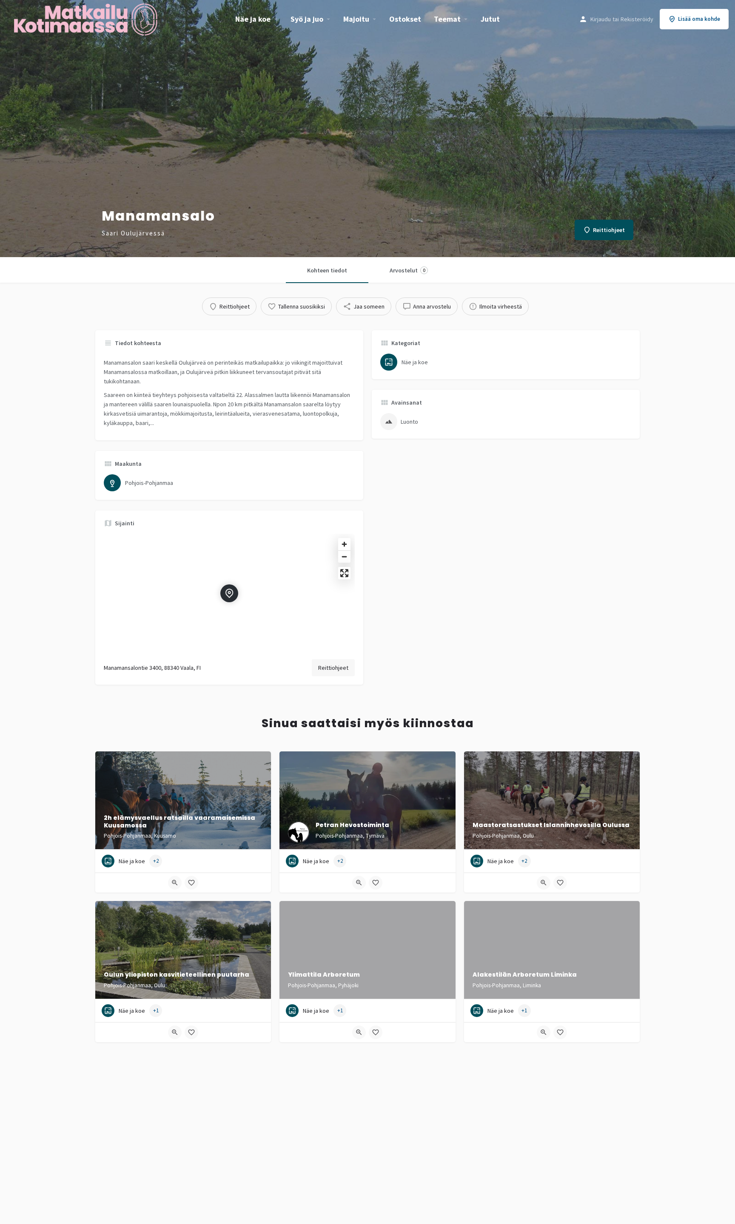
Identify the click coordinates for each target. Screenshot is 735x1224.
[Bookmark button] (191, 883)
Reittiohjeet (333, 668)
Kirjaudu (600, 19)
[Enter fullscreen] (344, 573)
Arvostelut (407, 270)
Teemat (447, 19)
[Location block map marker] (229, 593)
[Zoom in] (344, 544)
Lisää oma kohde (699, 19)
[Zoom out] (344, 556)
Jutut (490, 19)
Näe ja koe (253, 19)
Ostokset (405, 19)
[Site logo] (86, 18)
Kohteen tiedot (327, 270)
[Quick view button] (175, 883)
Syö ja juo (307, 19)
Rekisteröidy (637, 19)
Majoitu (356, 19)
